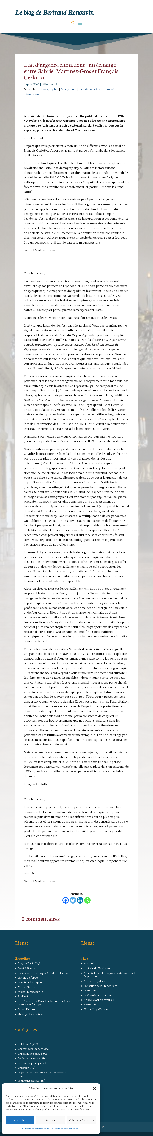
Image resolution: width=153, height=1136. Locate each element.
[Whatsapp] (87, 900)
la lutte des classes (28, 1080)
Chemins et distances (30, 1049)
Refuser (50, 1120)
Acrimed (89, 963)
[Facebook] (65, 900)
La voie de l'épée (28, 977)
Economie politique (30, 1063)
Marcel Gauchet (27, 987)
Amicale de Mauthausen (98, 968)
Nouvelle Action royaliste (99, 999)
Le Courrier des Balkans (98, 995)
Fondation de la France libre (100, 985)
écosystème (68, 89)
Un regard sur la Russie (31, 1014)
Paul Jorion (24, 996)
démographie (49, 89)
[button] (94, 1088)
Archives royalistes (95, 981)
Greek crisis (91, 990)
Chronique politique (30, 1053)
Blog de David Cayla (29, 963)
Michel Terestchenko (30, 991)
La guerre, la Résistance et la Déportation (42, 1072)
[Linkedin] (80, 900)
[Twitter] (73, 900)
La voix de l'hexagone (30, 982)
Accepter (20, 1120)
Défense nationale (29, 1058)
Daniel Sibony (26, 968)
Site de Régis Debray (96, 1009)
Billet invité (49, 84)
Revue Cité (90, 1004)
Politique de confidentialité (35, 1129)
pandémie (85, 89)
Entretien (23, 1067)
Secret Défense (27, 1009)
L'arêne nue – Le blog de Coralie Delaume (43, 973)
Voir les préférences (81, 1120)
